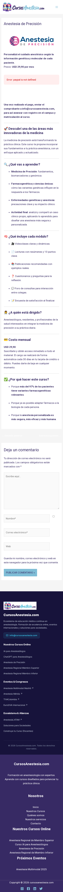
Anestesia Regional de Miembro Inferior (31, 852)
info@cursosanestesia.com (23, 635)
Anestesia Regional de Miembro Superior (31, 840)
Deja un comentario (14, 29)
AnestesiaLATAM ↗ (13, 719)
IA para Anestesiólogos (14, 651)
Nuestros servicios (35, 819)
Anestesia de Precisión (14, 662)
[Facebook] (28, 888)
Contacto (36, 823)
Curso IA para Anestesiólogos (31, 844)
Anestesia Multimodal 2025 (31, 869)
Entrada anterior (12, 435)
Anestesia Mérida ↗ (13, 694)
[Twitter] (41, 888)
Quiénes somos (35, 815)
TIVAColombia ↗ (11, 699)
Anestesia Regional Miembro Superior (21, 668)
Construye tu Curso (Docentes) (18, 731)
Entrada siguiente (50, 435)
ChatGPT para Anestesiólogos (18, 656)
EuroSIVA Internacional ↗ (16, 705)
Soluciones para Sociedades (17, 725)
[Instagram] (22, 888)
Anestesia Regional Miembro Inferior (21, 673)
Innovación (34, 29)
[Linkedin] (34, 888)
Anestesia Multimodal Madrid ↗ (19, 688)
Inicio (36, 807)
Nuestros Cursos (35, 811)
